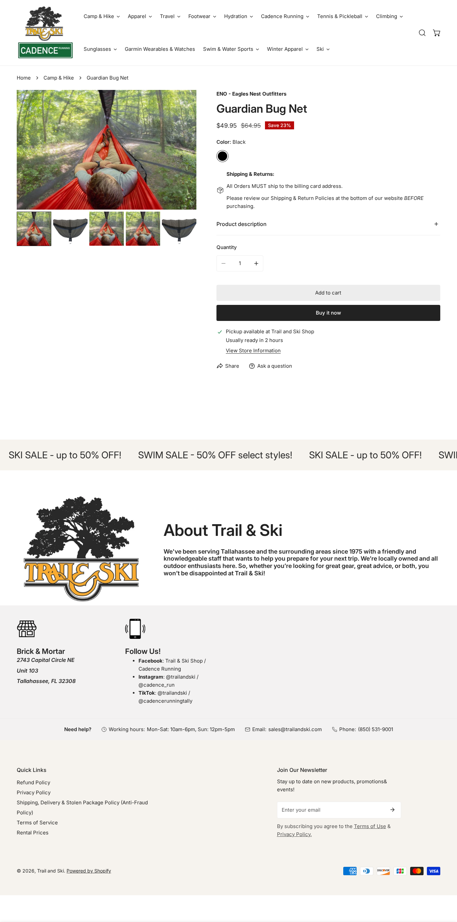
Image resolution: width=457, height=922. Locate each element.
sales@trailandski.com (295, 729)
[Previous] (32, 150)
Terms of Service (37, 822)
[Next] (180, 150)
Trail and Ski (50, 871)
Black (222, 156)
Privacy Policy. (294, 834)
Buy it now (328, 313)
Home (24, 78)
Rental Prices (33, 832)
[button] (102, 16)
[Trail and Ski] (45, 33)
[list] (106, 150)
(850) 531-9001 (375, 729)
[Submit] (392, 810)
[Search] (422, 32)
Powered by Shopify (89, 871)
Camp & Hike (58, 78)
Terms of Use (370, 826)
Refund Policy (33, 782)
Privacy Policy (34, 792)
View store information (253, 350)
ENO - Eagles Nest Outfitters (251, 94)
